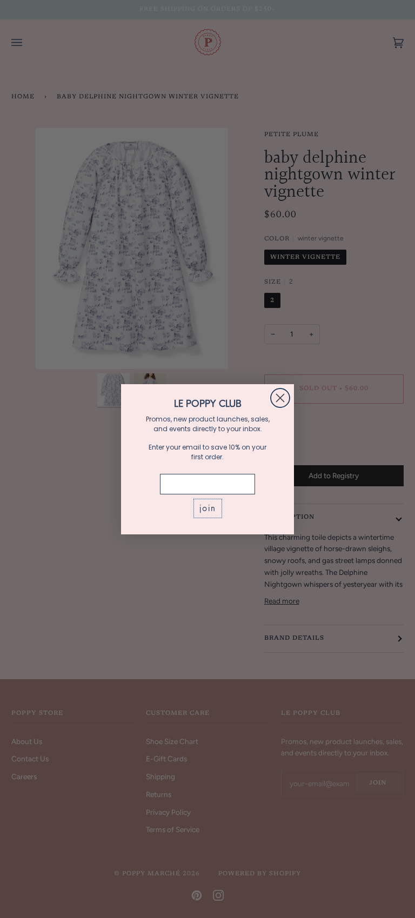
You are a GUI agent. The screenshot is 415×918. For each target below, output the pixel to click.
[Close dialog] (280, 397)
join (207, 508)
